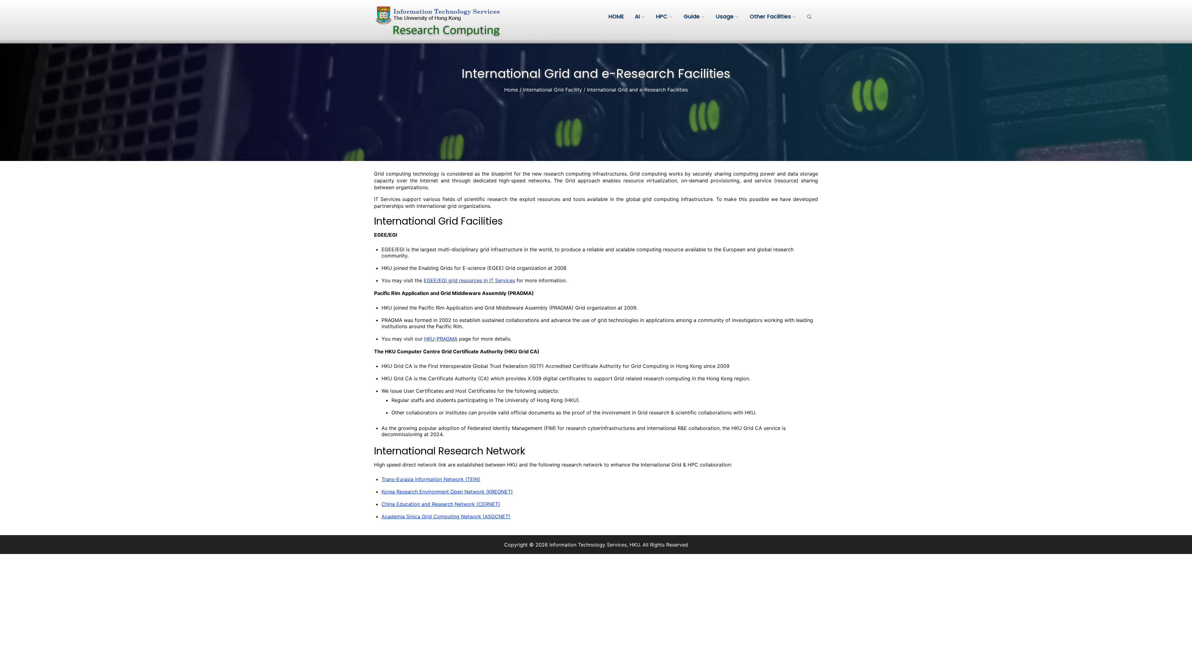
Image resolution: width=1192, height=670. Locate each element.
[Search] (809, 16)
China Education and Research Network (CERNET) (441, 504)
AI (637, 16)
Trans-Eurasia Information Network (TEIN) (431, 479)
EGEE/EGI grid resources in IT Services (469, 280)
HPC (661, 16)
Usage (725, 16)
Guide (692, 16)
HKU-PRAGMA (441, 339)
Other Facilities (770, 16)
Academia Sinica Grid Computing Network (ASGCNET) (446, 516)
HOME (616, 16)
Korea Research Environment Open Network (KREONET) (447, 492)
